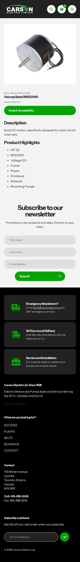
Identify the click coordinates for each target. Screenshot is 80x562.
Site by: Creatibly (15, 403)
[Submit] (64, 536)
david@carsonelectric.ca (47, 307)
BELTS (8, 438)
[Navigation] (72, 9)
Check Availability (21, 110)
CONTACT (11, 450)
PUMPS (9, 431)
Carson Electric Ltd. (24, 549)
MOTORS (10, 425)
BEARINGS (11, 444)
